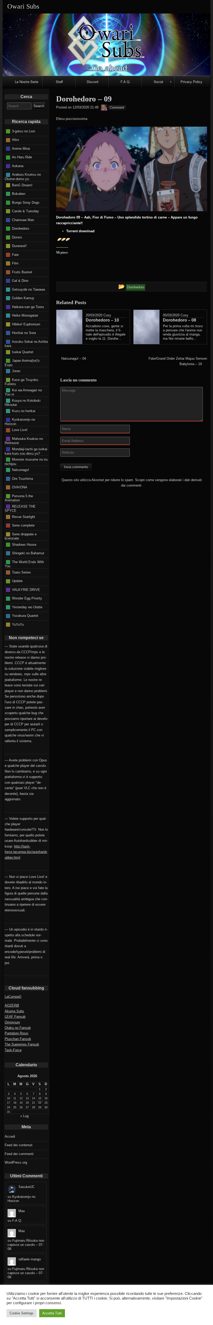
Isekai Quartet (22, 352)
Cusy (107, 315)
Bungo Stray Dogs (25, 202)
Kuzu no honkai (23, 411)
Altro (15, 140)
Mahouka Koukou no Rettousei (24, 441)
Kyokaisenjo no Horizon (20, 422)
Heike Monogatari (25, 315)
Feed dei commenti (19, 1154)
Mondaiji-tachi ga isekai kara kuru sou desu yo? (26, 451)
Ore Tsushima (22, 478)
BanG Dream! (22, 185)
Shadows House (24, 544)
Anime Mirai (21, 149)
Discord (92, 81)
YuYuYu (18, 624)
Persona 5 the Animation (19, 498)
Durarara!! (19, 246)
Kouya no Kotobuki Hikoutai (23, 402)
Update (17, 581)
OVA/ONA (19, 487)
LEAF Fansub (15, 1017)
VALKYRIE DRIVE (26, 589)
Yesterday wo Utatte (27, 607)
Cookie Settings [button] (22, 1313)
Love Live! (20, 430)
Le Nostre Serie (26, 81)
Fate (15, 254)
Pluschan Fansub (18, 1039)
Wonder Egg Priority (27, 598)
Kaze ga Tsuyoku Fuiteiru (21, 382)
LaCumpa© (13, 997)
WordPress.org (16, 1162)
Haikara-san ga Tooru (28, 307)
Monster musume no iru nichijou (26, 461)
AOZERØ (12, 1005)
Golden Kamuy (23, 298)
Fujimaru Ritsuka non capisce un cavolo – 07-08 (26, 1245)
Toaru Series (21, 572)
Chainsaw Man (23, 220)
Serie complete (23, 525)
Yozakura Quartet (25, 616)
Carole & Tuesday (25, 211)
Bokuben (18, 194)
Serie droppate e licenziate (21, 536)
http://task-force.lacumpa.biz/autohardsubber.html (26, 851)
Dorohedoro (20, 228)
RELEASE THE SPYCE (20, 508)
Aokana (17, 166)
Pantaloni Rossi (16, 1033)
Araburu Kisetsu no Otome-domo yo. (23, 177)
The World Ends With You (24, 564)
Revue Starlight (23, 516)
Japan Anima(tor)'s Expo (22, 363)
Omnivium (12, 1022)
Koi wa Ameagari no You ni (23, 392)
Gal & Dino (20, 281)
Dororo (17, 237)
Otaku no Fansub (18, 1028)
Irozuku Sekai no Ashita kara (26, 343)
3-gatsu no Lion (23, 131)
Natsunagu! (20, 470)
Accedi (10, 1136)
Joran (16, 371)
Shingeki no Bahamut (28, 553)
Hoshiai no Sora (24, 333)
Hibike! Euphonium (26, 324)
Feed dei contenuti (18, 1145)
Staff (59, 81)
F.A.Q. (125, 81)
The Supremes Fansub (22, 1044)
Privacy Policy (191, 81)
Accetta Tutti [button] (52, 1313)
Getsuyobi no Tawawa (28, 289)
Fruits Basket (22, 272)
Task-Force (13, 1050)
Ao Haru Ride (22, 157)
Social (158, 81)
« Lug (24, 1116)
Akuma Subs (14, 1011)
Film (15, 263)
